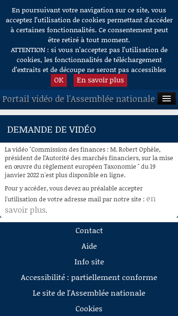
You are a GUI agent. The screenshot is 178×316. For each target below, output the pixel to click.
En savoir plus (100, 79)
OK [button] (59, 79)
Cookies (89, 308)
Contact (89, 230)
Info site (89, 261)
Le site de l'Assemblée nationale (89, 292)
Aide (89, 245)
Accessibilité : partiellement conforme (89, 276)
